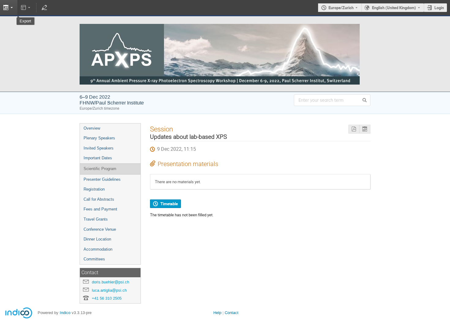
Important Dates (98, 158)
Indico (65, 312)
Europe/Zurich (341, 7)
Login (439, 7)
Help (217, 312)
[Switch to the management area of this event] (44, 7)
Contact (231, 312)
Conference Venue (100, 229)
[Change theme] (26, 7)
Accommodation (98, 249)
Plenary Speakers (99, 138)
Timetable (169, 203)
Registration (94, 189)
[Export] (364, 129)
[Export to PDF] (353, 129)
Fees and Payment (100, 209)
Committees (94, 259)
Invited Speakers (99, 148)
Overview (92, 128)
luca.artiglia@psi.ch (109, 290)
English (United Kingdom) (394, 7)
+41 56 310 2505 (107, 298)
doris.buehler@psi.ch (110, 282)
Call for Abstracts (99, 199)
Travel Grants (96, 219)
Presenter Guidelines (102, 179)
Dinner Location (97, 239)
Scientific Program (100, 168)
